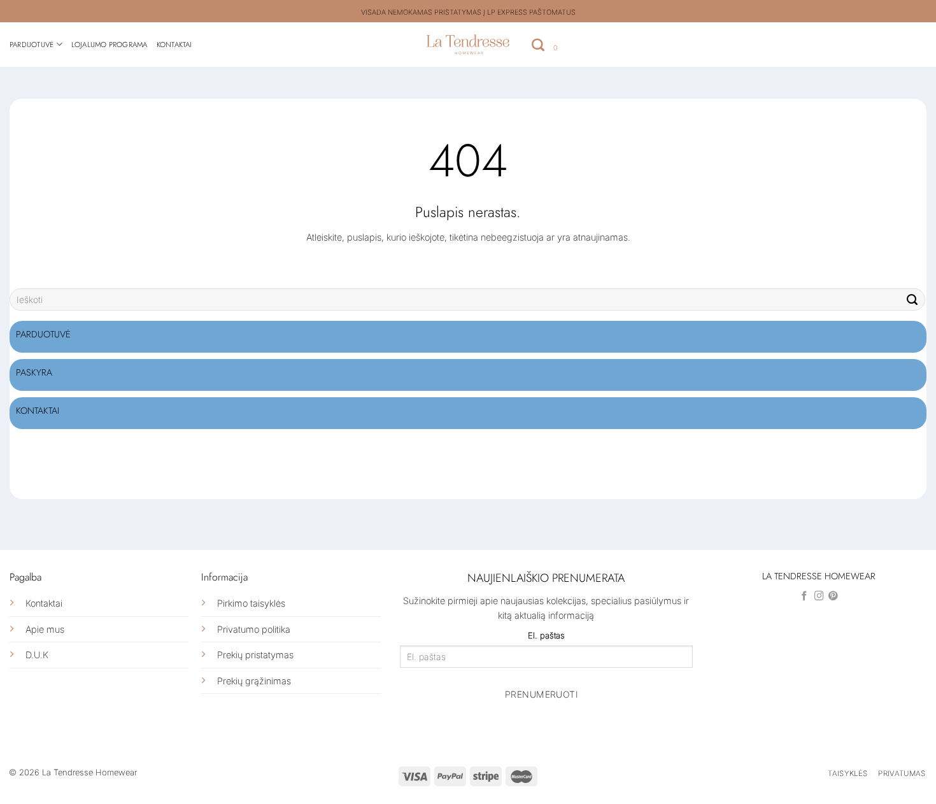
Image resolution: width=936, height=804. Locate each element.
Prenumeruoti (541, 694)
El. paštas (546, 635)
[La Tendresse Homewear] (468, 44)
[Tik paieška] (538, 45)
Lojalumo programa (109, 44)
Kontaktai (174, 44)
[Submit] (912, 299)
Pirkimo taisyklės (251, 603)
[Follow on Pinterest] (833, 596)
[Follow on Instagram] (819, 596)
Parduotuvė (31, 44)
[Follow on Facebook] (804, 596)
